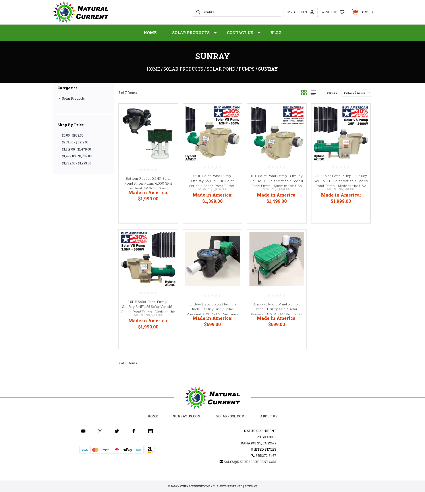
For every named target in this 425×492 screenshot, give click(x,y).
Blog (275, 32)
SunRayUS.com (187, 416)
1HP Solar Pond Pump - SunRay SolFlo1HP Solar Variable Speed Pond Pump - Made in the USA (276, 181)
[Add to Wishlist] (168, 124)
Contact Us (240, 32)
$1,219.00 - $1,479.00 (76, 149)
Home (150, 32)
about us (268, 416)
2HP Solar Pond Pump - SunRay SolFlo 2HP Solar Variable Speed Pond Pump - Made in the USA (341, 181)
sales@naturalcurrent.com (250, 462)
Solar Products (191, 32)
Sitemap (251, 486)
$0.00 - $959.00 (72, 135)
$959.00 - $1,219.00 (75, 142)
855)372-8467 (266, 455)
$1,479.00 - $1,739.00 (77, 156)
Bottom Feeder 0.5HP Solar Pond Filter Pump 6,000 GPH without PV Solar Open (148, 183)
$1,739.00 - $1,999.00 (76, 163)
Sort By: (332, 93)
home (153, 416)
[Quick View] (168, 112)
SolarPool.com (230, 416)
